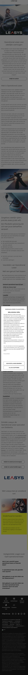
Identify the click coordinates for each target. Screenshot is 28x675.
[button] (15, 309)
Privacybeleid (7, 353)
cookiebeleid (22, 347)
